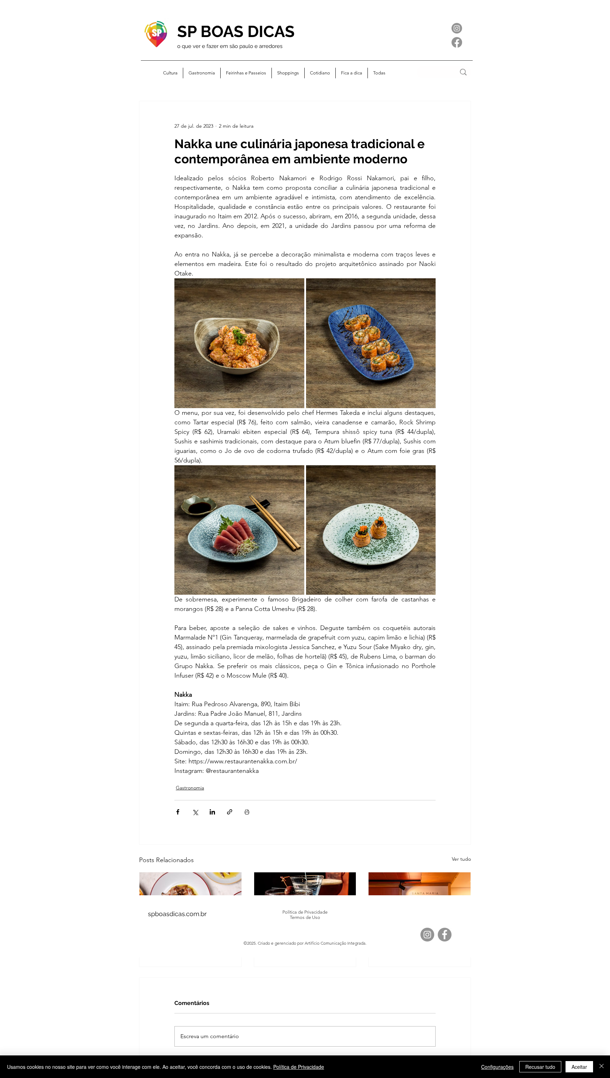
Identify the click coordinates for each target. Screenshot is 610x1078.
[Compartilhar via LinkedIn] (212, 811)
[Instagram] (456, 28)
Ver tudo (461, 859)
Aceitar (579, 1066)
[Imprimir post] (247, 811)
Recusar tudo (540, 1066)
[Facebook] (456, 42)
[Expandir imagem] (239, 343)
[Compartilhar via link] (229, 811)
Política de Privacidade (298, 1066)
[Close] (601, 1066)
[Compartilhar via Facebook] (177, 811)
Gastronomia (190, 788)
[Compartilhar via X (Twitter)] (195, 811)
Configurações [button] (497, 1066)
